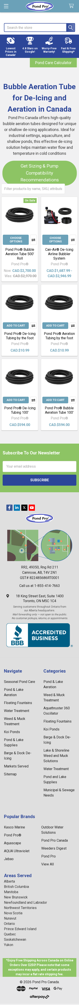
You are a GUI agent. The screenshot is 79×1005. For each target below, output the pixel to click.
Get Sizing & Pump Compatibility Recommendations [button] (39, 173)
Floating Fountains (18, 703)
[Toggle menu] (6, 6)
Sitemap (10, 774)
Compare (33, 240)
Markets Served (16, 766)
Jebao (9, 859)
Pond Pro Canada (54, 840)
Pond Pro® (12, 835)
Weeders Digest (53, 848)
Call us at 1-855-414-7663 (39, 586)
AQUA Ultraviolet (16, 851)
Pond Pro (48, 856)
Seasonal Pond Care (19, 682)
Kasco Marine (14, 827)
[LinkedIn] (17, 508)
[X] (24, 508)
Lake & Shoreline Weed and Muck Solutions (56, 755)
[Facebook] (9, 508)
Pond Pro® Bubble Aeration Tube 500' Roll (19, 253)
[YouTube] (32, 508)
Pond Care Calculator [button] (53, 62)
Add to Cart (16, 325)
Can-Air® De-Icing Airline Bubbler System (59, 253)
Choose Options (16, 239)
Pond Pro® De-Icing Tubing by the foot (20, 336)
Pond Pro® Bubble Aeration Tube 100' (59, 410)
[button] (10, 46)
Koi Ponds (12, 732)
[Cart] (72, 6)
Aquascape (12, 843)
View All (47, 864)
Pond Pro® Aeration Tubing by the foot (59, 336)
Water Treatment (16, 711)
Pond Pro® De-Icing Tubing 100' (20, 410)
